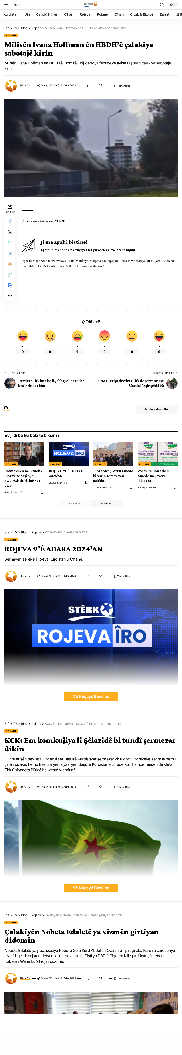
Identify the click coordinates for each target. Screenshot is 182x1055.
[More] (9, 296)
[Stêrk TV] (91, 4)
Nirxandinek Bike (159, 409)
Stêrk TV (25, 85)
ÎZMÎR (60, 221)
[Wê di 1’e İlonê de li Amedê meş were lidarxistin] (158, 454)
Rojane (11, 35)
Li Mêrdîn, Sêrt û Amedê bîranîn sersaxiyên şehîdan (113, 476)
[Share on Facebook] (9, 221)
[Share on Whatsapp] (9, 242)
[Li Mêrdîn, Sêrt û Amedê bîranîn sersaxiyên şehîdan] (113, 454)
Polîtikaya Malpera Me (91, 260)
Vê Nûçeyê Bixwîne (91, 696)
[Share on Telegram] (9, 253)
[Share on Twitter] (9, 232)
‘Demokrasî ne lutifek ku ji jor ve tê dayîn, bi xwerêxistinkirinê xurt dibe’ (24, 478)
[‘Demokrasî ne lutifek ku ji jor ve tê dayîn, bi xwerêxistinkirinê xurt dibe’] (24, 454)
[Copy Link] (9, 274)
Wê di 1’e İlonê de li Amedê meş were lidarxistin (153, 476)
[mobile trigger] (8, 5)
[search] (161, 4)
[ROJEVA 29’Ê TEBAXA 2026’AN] (69, 454)
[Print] (9, 285)
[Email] (9, 264)
